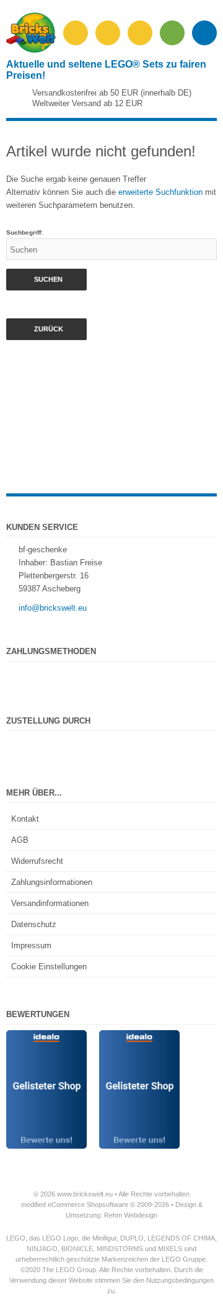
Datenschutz (33, 924)
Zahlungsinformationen (51, 882)
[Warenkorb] (172, 32)
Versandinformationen (50, 903)
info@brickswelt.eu (53, 608)
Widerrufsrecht (37, 861)
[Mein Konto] (140, 32)
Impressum (31, 945)
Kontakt (25, 819)
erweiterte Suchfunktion (160, 192)
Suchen (46, 279)
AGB (19, 840)
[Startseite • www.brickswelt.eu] (31, 50)
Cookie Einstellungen (49, 966)
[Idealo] (46, 1036)
